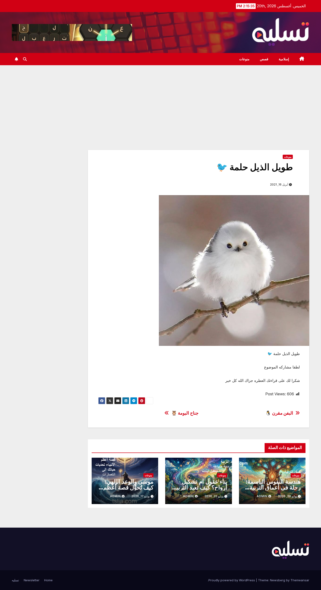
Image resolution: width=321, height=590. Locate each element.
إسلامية (284, 59)
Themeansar (299, 580)
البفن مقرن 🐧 (279, 413)
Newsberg (277, 580)
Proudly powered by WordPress (232, 580)
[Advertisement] (160, 100)
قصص (264, 59)
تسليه (15, 580)
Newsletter (31, 580)
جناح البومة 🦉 (185, 413)
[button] (25, 59)
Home (48, 580)
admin (262, 496)
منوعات (244, 59)
